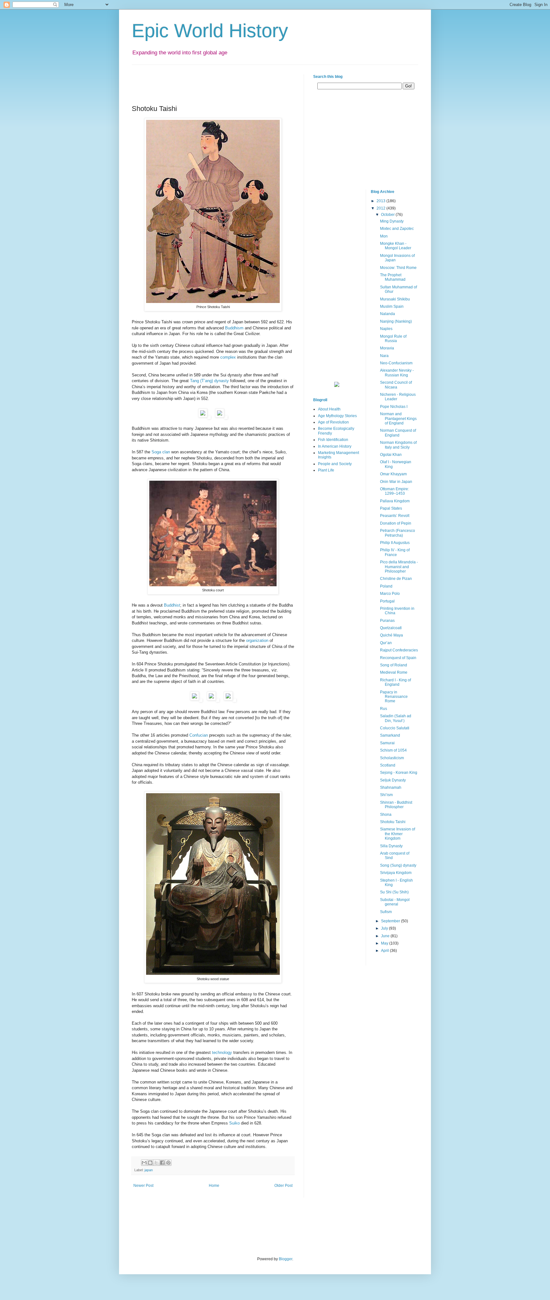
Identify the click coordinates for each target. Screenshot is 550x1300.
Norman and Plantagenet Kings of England (398, 418)
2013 (381, 201)
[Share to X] (156, 1162)
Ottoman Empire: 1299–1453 (394, 491)
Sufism (386, 912)
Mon (384, 236)
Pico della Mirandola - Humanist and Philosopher (399, 567)
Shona (385, 814)
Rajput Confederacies (399, 650)
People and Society (335, 464)
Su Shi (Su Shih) (394, 892)
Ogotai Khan (391, 454)
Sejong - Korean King (398, 772)
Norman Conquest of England (398, 432)
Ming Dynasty (392, 221)
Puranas (387, 620)
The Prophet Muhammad (392, 277)
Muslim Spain (392, 306)
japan (149, 1170)
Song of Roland (393, 665)
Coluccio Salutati (394, 728)
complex (228, 357)
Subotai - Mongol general (395, 902)
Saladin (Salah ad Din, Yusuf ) (395, 718)
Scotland (387, 765)
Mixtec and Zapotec (397, 228)
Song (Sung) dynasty (398, 865)
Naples (386, 329)
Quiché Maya (391, 635)
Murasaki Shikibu (395, 299)
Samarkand (390, 735)
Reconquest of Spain (398, 658)
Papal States (391, 508)
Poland (386, 586)
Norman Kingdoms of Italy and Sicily (398, 444)
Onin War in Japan (396, 481)
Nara (384, 356)
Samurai (387, 743)
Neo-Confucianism (396, 363)
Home (214, 1185)
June (386, 936)
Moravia (387, 348)
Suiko (234, 1123)
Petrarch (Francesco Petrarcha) (397, 532)
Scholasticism (392, 758)
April (385, 950)
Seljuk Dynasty (393, 780)
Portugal (387, 601)
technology (222, 1052)
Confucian (198, 735)
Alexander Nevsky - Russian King (397, 372)
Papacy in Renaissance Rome (394, 697)
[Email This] (144, 1162)
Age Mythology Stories (337, 416)
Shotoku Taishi (392, 822)
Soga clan (161, 452)
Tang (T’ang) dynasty (209, 380)
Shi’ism (386, 795)
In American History (334, 446)
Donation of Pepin (395, 523)
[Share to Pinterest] (168, 1162)
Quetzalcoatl (391, 628)
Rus (383, 708)
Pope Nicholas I (393, 406)
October (388, 214)
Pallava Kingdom (395, 501)
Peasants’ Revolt (394, 515)
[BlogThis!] (150, 1162)
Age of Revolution (333, 422)
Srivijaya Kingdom (396, 872)
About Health (329, 409)
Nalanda (387, 314)
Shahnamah (390, 787)
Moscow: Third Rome (398, 267)
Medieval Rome (393, 672)
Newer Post (143, 1185)
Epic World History (210, 30)
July (385, 928)
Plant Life (326, 470)
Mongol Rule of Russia (393, 338)
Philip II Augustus (395, 542)
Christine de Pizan (396, 578)
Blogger (285, 1259)
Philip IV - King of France (395, 552)
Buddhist (172, 605)
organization (257, 640)
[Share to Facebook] (162, 1162)
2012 (381, 208)
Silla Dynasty (391, 846)
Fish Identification (333, 439)
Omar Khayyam (393, 474)
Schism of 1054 (393, 750)
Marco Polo (390, 593)
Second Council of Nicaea (396, 384)
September (391, 921)
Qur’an (386, 643)
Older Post (283, 1185)
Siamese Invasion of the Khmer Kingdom (397, 834)
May (385, 943)
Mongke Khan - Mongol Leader (395, 245)
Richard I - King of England (395, 682)
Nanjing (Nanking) (396, 321)
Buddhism (234, 328)
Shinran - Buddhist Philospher (396, 804)
